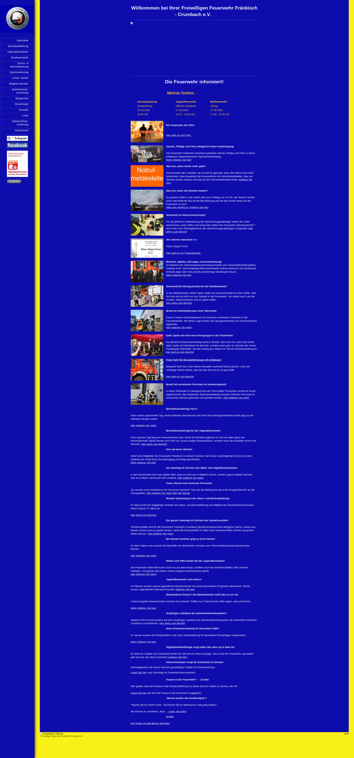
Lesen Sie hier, (139, 672)
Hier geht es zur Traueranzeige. (183, 253)
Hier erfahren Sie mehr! (179, 327)
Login (346, 733)
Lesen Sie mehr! (177, 711)
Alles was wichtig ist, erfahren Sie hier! (187, 207)
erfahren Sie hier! (185, 589)
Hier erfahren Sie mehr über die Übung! (168, 493)
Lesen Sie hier (139, 693)
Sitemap (59, 733)
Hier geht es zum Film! (178, 135)
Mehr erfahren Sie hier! (179, 160)
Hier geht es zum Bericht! (180, 352)
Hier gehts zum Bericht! (179, 303)
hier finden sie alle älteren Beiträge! (150, 723)
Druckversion (48, 733)
